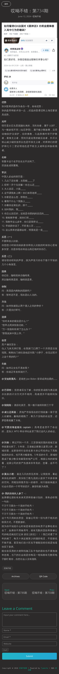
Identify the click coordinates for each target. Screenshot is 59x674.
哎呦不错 (37, 16)
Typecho (44, 668)
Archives (16, 576)
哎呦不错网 (23, 668)
